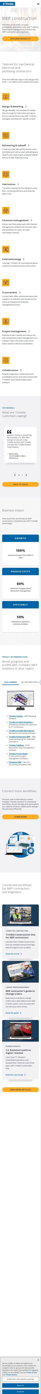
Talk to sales (20, 484)
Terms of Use (31, 1372)
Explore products (20, 39)
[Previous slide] (14, 475)
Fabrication (8, 184)
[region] (20, 451)
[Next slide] (26, 475)
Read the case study (14, 1075)
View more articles (20, 1089)
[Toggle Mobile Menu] (38, 4)
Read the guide (12, 1013)
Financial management (15, 220)
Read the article (12, 954)
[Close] (38, 1360)
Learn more (20, 817)
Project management (14, 331)
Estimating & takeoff (14, 145)
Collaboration (10, 370)
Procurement (9, 292)
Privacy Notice (11, 1375)
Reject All (20, 1385)
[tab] (10, 682)
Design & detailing (12, 106)
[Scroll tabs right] (39, 682)
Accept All (20, 1392)
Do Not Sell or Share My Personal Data (20, 1379)
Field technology (11, 259)
